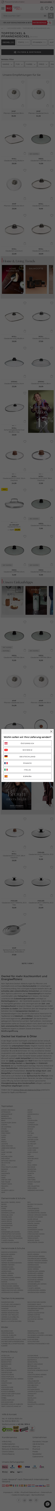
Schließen (51, 731)
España (27, 776)
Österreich (27, 743)
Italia (27, 770)
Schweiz (27, 750)
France (27, 763)
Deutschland (28, 757)
